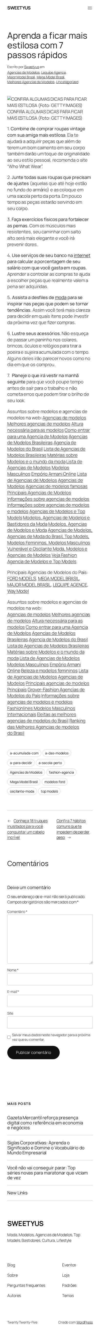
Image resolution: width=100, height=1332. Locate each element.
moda (61, 297)
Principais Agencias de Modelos (39, 492)
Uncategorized (67, 81)
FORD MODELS (21, 578)
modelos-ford (54, 781)
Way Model (18, 591)
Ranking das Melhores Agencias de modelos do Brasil (46, 726)
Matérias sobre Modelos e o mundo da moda (42, 458)
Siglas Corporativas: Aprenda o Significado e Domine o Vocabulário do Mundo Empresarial (45, 1147)
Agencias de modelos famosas (56, 486)
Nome (12, 970)
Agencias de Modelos (23, 72)
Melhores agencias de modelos (38, 424)
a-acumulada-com (24, 753)
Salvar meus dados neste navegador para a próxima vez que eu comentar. (51, 1037)
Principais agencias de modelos (57, 683)
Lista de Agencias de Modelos (44, 464)
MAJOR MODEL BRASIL (29, 585)
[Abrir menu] (90, 8)
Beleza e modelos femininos (49, 670)
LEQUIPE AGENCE (70, 585)
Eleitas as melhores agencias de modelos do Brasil (41, 717)
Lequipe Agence (53, 72)
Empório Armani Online (53, 474)
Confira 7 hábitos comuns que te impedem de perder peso (73, 829)
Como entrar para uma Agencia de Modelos (48, 433)
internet (82, 255)
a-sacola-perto (50, 762)
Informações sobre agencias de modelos (48, 499)
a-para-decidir (21, 762)
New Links (17, 1192)
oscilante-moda (22, 791)
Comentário (17, 911)
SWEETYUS (18, 8)
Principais (17, 689)
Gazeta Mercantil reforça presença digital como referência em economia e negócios (45, 1122)
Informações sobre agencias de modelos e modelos (43, 698)
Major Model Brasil (21, 77)
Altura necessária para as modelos (45, 427)
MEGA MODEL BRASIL (58, 578)
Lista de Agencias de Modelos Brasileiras (46, 452)
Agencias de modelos (64, 418)
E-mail (13, 991)
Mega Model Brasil (50, 77)
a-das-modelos (56, 753)
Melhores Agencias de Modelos (30, 81)
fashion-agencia (61, 772)
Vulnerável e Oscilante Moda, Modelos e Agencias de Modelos (47, 552)
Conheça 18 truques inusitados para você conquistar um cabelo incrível (27, 829)
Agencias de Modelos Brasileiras (47, 439)
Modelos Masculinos (28, 664)
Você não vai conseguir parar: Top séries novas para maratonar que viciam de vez (47, 1172)
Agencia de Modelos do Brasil (41, 445)
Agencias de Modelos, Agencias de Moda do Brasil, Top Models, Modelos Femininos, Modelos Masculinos (49, 536)
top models (49, 791)
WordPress (84, 1322)
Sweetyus (31, 66)
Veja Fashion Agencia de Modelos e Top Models (42, 558)
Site (10, 1013)
